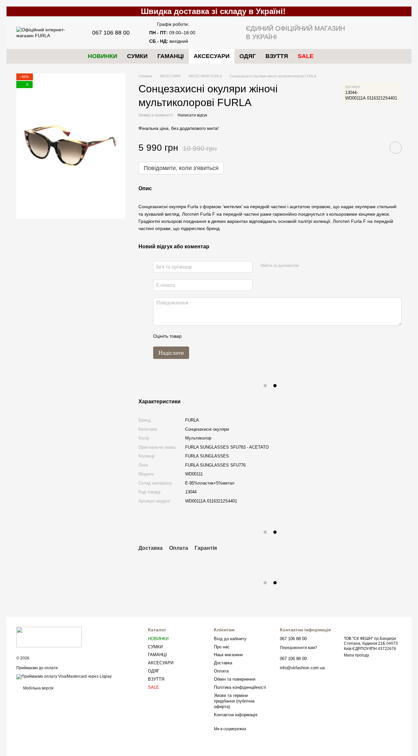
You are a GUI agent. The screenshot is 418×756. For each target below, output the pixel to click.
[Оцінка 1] (192, 336)
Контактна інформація (235, 714)
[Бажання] (362, 32)
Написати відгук (192, 115)
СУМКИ (137, 56)
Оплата (221, 671)
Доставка (223, 662)
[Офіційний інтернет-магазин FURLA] (49, 637)
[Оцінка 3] (213, 336)
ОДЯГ (247, 56)
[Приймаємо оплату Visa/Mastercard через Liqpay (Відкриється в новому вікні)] (64, 676)
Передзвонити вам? (298, 647)
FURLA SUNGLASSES (207, 456)
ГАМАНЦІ (170, 56)
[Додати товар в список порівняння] (377, 147)
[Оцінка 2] (203, 336)
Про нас (222, 646)
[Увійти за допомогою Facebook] (306, 266)
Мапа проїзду (356, 655)
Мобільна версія (38, 688)
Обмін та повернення (234, 679)
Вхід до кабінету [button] (230, 638)
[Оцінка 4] (223, 336)
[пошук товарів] (330, 56)
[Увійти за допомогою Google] (316, 266)
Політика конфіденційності (240, 687)
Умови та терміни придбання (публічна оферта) (234, 701)
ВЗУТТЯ (276, 56)
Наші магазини (228, 654)
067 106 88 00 (111, 33)
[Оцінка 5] (234, 336)
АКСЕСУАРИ (212, 56)
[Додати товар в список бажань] (396, 148)
